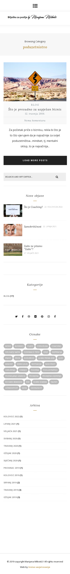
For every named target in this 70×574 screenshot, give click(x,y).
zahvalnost (36, 388)
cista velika (42, 346)
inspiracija (57, 352)
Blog (35, 104)
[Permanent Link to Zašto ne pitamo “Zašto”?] (13, 255)
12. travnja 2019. (35, 113)
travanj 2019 (11, 489)
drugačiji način (12, 352)
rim (27, 382)
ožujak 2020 (10, 453)
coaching (56, 346)
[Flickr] (35, 316)
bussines (19, 346)
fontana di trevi (31, 352)
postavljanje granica (15, 376)
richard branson (13, 382)
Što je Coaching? (33, 207)
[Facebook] (22, 316)
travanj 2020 (11, 445)
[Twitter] (16, 316)
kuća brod (29, 358)
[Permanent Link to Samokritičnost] (13, 235)
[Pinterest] (42, 316)
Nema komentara (35, 120)
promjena (33, 376)
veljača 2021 (10, 431)
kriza (17, 358)
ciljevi (30, 346)
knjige (8, 358)
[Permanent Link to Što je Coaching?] (13, 216)
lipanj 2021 (10, 423)
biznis (8, 346)
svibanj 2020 (10, 438)
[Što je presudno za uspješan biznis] (35, 101)
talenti (54, 382)
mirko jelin (22, 364)
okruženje (10, 370)
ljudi (60, 358)
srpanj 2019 (10, 482)
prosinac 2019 (12, 467)
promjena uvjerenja (51, 376)
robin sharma (40, 382)
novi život (50, 364)
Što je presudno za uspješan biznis (35, 109)
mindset (9, 364)
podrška (35, 370)
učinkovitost (11, 388)
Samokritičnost (32, 226)
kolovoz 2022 (11, 416)
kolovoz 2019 (11, 475)
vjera (24, 388)
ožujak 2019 (10, 497)
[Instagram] (49, 316)
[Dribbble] (29, 316)
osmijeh (23, 370)
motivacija (36, 364)
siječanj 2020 (11, 460)
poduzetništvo (50, 370)
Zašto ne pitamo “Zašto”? (33, 247)
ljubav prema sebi (46, 358)
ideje (45, 352)
